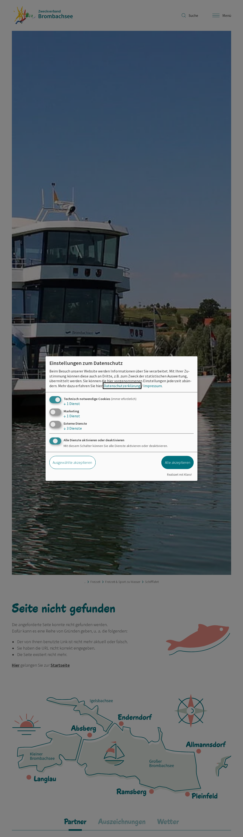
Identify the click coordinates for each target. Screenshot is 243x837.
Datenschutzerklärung (122, 385)
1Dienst (72, 403)
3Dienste (73, 428)
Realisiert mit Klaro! (179, 474)
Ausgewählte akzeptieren (72, 462)
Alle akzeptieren (177, 462)
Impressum (152, 385)
